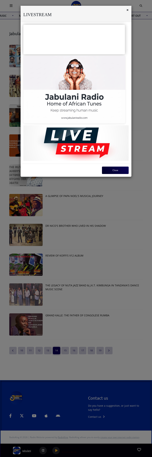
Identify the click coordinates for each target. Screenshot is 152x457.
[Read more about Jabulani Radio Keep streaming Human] (74, 90)
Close (115, 170)
